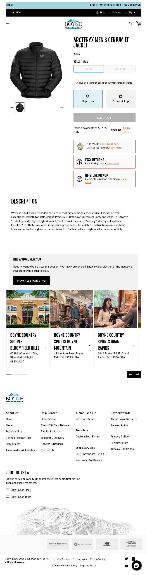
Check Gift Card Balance (55, 425)
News (9, 419)
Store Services (85, 447)
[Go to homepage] (73, 23)
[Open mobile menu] (7, 23)
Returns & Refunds (52, 443)
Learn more (126, 130)
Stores (10, 425)
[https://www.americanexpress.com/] (131, 544)
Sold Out (104, 117)
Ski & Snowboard (85, 419)
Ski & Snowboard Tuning (90, 453)
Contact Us (47, 450)
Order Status (48, 419)
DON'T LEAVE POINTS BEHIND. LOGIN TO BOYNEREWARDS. (106, 5)
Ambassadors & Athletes (20, 450)
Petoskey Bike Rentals (89, 460)
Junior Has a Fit (86, 412)
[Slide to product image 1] (20, 107)
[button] (137, 565)
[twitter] (126, 559)
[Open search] (131, 23)
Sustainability (14, 431)
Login (89, 147)
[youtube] (126, 566)
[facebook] (133, 559)
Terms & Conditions (122, 448)
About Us (12, 412)
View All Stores (28, 280)
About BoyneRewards (124, 419)
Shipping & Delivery (52, 437)
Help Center (49, 412)
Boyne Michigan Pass (18, 437)
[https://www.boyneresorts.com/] (58, 544)
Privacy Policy (120, 436)
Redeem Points (120, 425)
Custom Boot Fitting (88, 436)
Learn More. (115, 147)
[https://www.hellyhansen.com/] (106, 544)
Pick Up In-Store (50, 431)
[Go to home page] (14, 397)
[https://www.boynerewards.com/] (82, 544)
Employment (13, 443)
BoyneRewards (120, 412)
